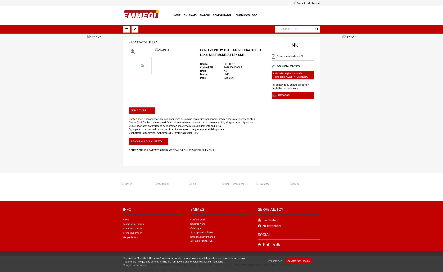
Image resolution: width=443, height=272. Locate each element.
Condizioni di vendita (133, 224)
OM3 (139, 122)
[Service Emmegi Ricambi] (278, 244)
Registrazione (198, 224)
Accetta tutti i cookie (298, 261)
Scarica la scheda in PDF (290, 56)
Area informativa (272, 225)
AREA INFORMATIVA (201, 241)
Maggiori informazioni (135, 265)
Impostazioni (275, 261)
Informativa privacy (132, 233)
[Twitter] (268, 245)
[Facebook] (264, 245)
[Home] (141, 15)
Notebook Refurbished (202, 236)
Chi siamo (190, 15)
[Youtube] (259, 245)
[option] (142, 66)
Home (177, 15)
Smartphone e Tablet (202, 232)
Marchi (205, 15)
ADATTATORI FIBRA (144, 42)
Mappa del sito (130, 237)
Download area (271, 220)
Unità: (203, 71)
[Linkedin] (273, 245)
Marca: (204, 74)
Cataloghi (195, 228)
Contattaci (284, 95)
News (126, 219)
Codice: (204, 64)
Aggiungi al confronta (289, 65)
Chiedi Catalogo (246, 15)
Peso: (203, 77)
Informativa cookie (132, 228)
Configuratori (222, 15)
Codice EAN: (206, 67)
